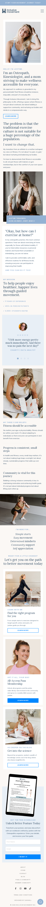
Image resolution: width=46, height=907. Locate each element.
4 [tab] (28, 358)
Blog (23, 876)
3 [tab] (25, 358)
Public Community (23, 879)
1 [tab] (18, 358)
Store (23, 870)
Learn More (23, 630)
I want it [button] (23, 857)
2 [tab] (21, 358)
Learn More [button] (10, 116)
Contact (22, 873)
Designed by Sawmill (23, 900)
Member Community (23, 883)
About (23, 867)
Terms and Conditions (23, 895)
